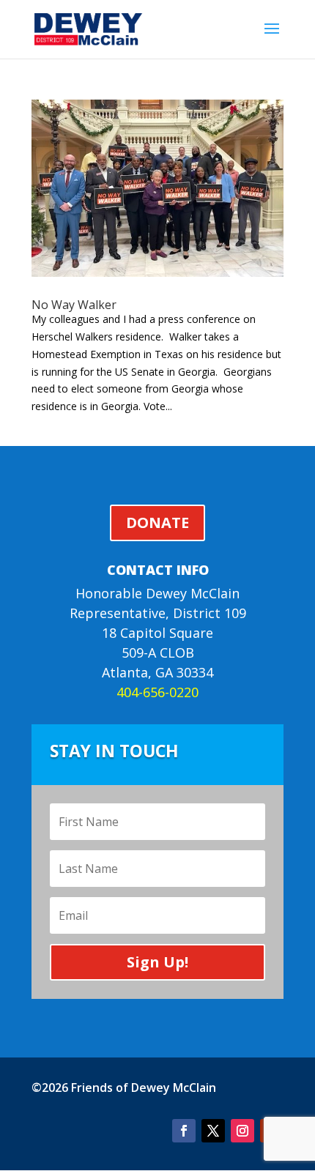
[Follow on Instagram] (242, 1130)
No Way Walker (74, 305)
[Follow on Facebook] (184, 1130)
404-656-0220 (157, 692)
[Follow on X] (213, 1130)
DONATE (157, 522)
